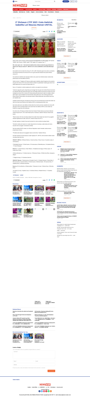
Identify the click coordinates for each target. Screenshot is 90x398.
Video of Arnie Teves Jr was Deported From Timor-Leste (71, 70)
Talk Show (65, 9)
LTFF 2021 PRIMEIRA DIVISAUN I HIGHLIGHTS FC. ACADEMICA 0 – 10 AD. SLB (50, 204)
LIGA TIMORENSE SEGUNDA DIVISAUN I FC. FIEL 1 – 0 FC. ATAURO (61, 134)
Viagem (32, 12)
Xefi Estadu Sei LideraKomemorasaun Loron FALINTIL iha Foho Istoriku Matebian (70, 186)
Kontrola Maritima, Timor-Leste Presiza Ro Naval (67, 232)
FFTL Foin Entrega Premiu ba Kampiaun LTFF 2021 (39, 193)
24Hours (49, 9)
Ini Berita (59, 9)
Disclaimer (53, 387)
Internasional (29, 9)
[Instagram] (44, 391)
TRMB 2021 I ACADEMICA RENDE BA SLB (50, 302)
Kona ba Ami (60, 387)
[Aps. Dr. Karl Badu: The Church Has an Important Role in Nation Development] (61, 44)
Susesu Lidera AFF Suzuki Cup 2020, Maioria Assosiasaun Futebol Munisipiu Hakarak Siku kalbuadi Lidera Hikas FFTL (17, 204)
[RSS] (51, 391)
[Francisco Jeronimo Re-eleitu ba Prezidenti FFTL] (17, 188)
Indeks (58, 230)
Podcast (57, 12)
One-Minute (51, 12)
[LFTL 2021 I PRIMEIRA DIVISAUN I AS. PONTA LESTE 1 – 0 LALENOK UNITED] (28, 211)
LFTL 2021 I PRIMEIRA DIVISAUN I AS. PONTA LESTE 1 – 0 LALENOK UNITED (28, 216)
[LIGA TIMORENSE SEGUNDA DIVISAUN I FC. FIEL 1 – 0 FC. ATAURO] (61, 129)
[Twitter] (42, 391)
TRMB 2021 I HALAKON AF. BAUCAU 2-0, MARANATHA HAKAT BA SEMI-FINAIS (38, 302)
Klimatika (15, 12)
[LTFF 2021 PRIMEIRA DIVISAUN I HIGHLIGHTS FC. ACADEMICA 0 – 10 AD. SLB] (50, 199)
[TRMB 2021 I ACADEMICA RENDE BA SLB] (50, 254)
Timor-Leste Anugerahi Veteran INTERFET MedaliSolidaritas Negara (61, 31)
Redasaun (66, 1)
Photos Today (42, 9)
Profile (27, 12)
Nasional (21, 9)
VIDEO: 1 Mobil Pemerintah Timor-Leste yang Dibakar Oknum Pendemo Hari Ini (61, 72)
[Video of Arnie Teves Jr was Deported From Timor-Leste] (72, 65)
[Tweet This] (49, 31)
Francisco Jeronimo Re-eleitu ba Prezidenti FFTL (17, 193)
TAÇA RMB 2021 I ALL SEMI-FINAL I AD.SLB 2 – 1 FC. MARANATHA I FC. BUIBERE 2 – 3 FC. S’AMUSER (28, 204)
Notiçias (54, 9)
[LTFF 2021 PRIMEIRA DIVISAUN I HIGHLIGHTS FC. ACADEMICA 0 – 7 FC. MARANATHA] (17, 211)
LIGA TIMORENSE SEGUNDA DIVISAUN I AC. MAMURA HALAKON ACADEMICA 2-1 (72, 136)
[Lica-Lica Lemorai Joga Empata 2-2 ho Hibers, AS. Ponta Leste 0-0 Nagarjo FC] (61, 117)
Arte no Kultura (39, 12)
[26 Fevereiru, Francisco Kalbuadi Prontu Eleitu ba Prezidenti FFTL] (28, 188)
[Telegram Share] (52, 31)
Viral (45, 12)
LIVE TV (72, 1)
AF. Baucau (16, 175)
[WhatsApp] (49, 391)
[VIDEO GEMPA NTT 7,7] (72, 24)
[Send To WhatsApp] (54, 31)
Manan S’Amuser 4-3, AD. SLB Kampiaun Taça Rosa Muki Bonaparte (50, 193)
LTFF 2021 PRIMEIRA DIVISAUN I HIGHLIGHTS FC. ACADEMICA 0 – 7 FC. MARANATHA (17, 216)
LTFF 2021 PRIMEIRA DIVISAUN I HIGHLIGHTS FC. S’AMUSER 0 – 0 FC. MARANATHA (39, 204)
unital (21, 175)
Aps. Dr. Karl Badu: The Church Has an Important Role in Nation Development (61, 49)
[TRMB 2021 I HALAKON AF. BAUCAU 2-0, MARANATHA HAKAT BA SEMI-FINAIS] (39, 254)
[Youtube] (46, 391)
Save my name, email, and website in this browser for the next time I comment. (29, 367)
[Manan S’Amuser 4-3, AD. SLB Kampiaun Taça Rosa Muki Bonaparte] (50, 188)
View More (74, 19)
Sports (34, 9)
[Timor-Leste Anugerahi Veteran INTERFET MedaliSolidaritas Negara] (61, 26)
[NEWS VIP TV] (20, 5)
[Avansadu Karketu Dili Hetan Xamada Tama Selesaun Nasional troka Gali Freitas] (72, 118)
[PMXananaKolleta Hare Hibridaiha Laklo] (65, 191)
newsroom (33, 27)
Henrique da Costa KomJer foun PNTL (64, 235)
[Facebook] (39, 391)
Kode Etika (34, 387)
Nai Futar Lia (22, 12)
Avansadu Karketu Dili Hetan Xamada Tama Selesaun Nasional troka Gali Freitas (72, 124)
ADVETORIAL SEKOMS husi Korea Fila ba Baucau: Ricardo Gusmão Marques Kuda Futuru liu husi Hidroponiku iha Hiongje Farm (70, 175)
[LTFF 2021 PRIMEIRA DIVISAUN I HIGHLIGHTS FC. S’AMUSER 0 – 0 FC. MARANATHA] (39, 199)
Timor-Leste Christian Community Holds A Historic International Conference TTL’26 (72, 50)
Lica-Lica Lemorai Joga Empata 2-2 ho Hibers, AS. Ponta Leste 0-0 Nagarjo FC (61, 122)
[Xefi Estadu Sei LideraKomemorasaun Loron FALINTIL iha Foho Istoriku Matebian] (67, 182)
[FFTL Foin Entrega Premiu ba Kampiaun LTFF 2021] (39, 188)
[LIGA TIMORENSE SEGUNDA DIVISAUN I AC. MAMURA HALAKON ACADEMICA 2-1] (72, 130)
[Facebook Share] (47, 31)
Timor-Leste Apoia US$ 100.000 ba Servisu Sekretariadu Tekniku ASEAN (68, 160)
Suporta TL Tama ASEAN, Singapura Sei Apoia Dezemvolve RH (68, 155)
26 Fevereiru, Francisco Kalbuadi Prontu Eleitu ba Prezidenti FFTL (28, 193)
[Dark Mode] (76, 1)
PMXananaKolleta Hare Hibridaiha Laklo (69, 193)
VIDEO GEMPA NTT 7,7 (72, 27)
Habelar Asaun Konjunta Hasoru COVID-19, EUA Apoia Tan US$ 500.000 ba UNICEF (67, 150)
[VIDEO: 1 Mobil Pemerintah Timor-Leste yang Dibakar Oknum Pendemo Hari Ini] (61, 66)
